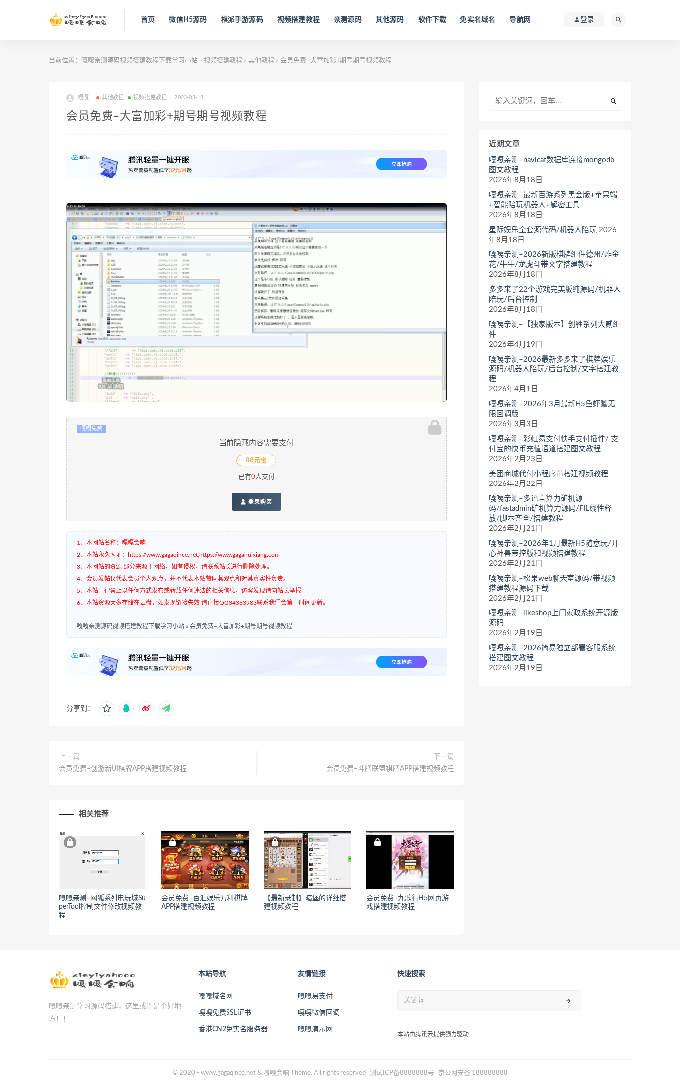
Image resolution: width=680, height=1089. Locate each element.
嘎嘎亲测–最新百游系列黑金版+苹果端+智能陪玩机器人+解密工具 (553, 200)
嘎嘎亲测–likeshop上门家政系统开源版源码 (553, 618)
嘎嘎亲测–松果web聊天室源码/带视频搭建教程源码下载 (552, 583)
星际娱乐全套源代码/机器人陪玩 (543, 230)
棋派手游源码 (242, 19)
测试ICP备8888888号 (402, 1073)
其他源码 (390, 19)
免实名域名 (477, 19)
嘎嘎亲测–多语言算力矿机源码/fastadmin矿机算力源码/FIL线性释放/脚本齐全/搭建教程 (550, 508)
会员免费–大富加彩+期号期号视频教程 (241, 626)
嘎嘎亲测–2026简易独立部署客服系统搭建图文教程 (552, 653)
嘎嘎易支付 (315, 996)
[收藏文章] (106, 708)
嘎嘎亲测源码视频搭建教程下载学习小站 (139, 60)
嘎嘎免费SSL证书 (224, 1012)
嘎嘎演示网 (315, 1029)
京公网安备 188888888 (473, 1073)
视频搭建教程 (298, 19)
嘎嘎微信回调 (319, 1012)
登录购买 (259, 502)
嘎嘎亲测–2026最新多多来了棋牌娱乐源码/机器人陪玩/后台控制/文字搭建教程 (554, 369)
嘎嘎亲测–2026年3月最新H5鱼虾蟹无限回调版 (552, 409)
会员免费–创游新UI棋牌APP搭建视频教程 (123, 768)
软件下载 (432, 19)
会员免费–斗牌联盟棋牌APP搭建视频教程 (390, 768)
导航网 (520, 19)
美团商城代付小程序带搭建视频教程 (548, 474)
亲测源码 (348, 19)
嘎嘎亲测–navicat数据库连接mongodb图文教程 (551, 165)
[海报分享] (166, 708)
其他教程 (261, 60)
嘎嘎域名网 (215, 996)
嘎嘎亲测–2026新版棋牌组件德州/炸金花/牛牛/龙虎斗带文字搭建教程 (554, 259)
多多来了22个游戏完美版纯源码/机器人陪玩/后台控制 (555, 294)
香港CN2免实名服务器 (233, 1029)
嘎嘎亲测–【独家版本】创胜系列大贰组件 (554, 329)
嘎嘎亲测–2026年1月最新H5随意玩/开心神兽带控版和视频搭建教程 (554, 548)
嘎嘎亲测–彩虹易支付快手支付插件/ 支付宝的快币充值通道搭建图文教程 (553, 444)
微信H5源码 (188, 19)
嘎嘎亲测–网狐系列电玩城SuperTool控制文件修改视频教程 (102, 907)
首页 (148, 19)
